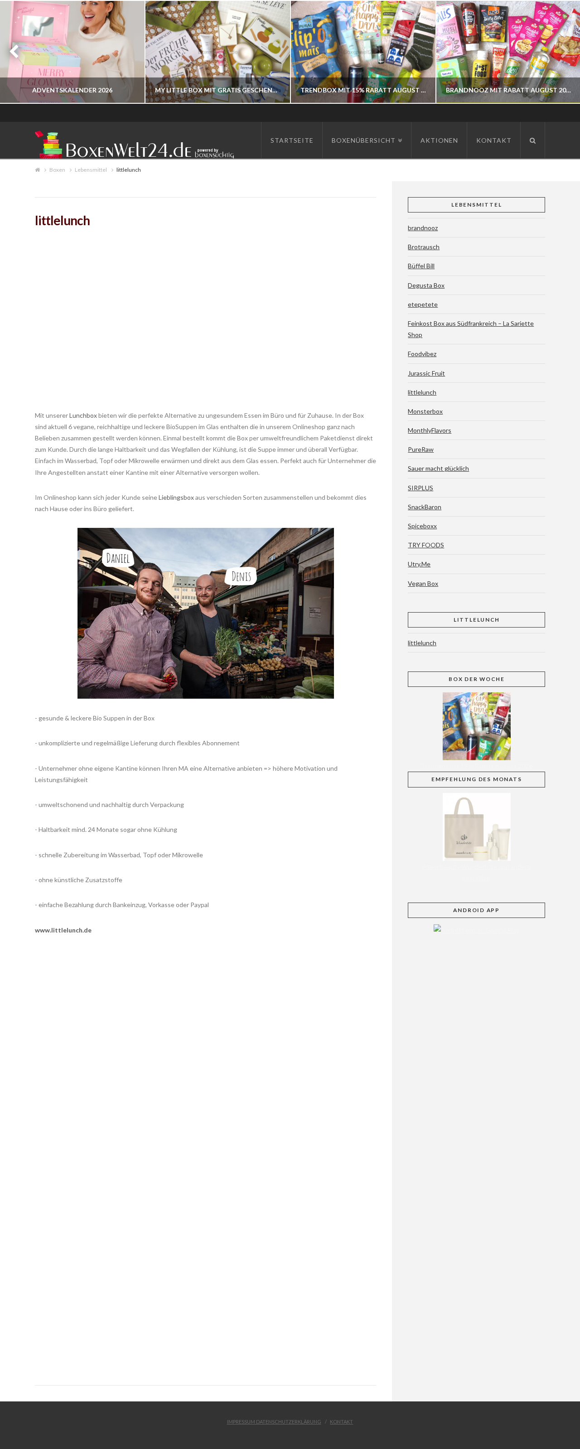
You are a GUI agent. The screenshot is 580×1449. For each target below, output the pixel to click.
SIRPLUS (420, 488)
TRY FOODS (426, 545)
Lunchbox (83, 415)
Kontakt (341, 1422)
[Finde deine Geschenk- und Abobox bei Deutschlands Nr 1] (137, 143)
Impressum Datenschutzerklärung (274, 1422)
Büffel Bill (421, 266)
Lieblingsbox (177, 497)
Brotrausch (424, 247)
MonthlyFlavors (429, 430)
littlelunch (422, 392)
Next (560, 52)
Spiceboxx (422, 526)
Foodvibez (422, 353)
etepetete (423, 304)
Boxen (57, 169)
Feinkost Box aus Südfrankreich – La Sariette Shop (471, 328)
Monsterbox (425, 411)
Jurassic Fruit (426, 373)
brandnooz (423, 228)
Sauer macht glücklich (438, 468)
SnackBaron (424, 507)
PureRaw (421, 449)
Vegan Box (423, 583)
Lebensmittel (91, 169)
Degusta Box (426, 285)
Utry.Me (419, 564)
